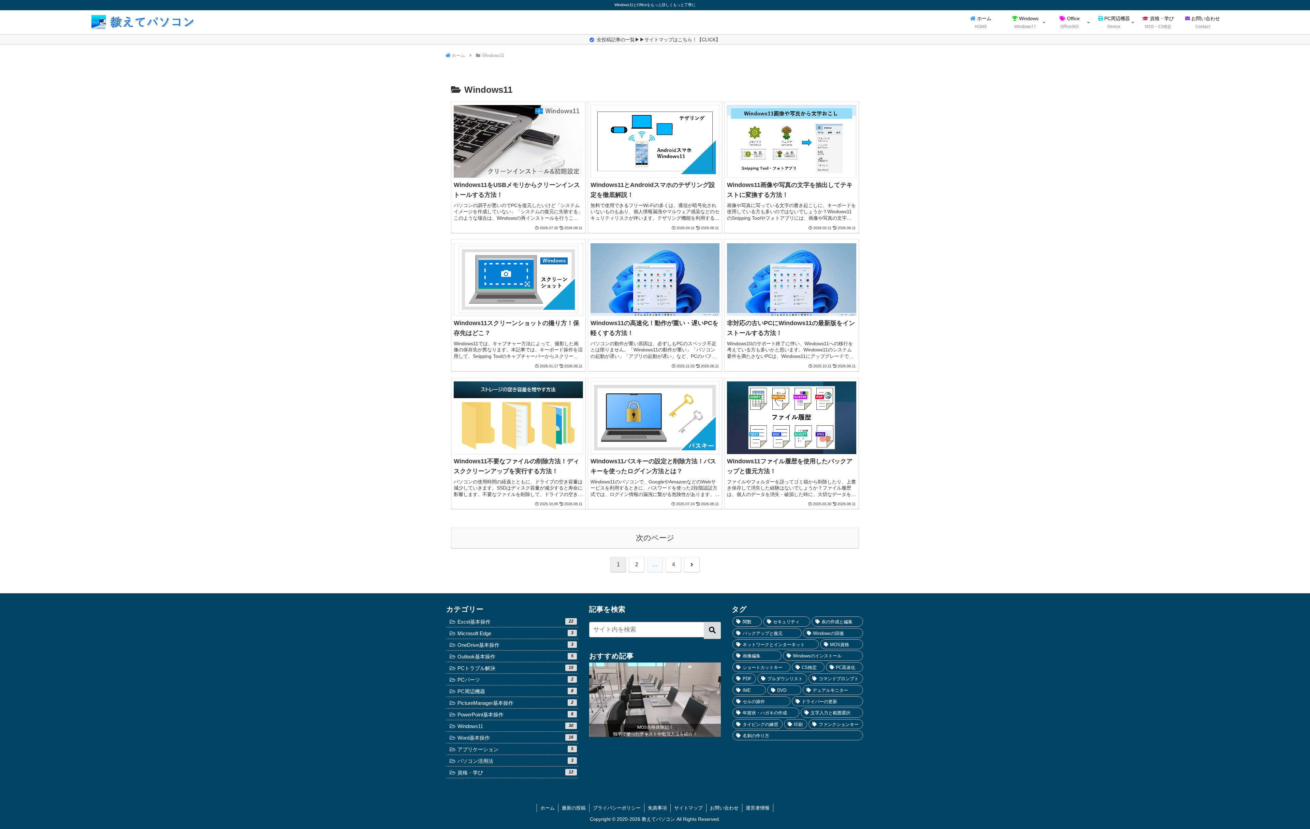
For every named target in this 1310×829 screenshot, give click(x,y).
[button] (712, 630)
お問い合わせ (724, 808)
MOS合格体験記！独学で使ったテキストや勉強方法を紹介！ (655, 731)
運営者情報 (758, 808)
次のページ (655, 538)
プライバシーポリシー (617, 808)
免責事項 (657, 808)
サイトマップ (688, 808)
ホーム (547, 808)
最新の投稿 (574, 808)
